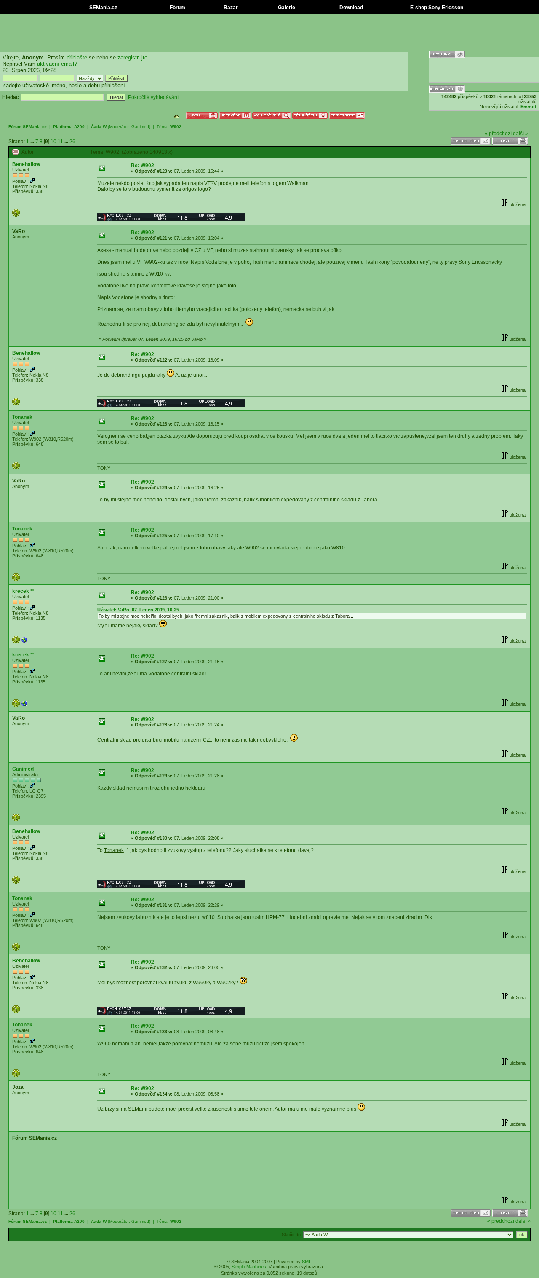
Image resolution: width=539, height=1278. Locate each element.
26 (72, 142)
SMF (306, 1261)
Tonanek (22, 417)
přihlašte (77, 57)
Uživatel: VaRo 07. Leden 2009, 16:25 (138, 609)
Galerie (286, 8)
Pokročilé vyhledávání (153, 97)
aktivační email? (57, 64)
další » (520, 134)
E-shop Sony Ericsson (436, 8)
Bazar (230, 8)
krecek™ (23, 591)
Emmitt (528, 106)
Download (350, 8)
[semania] (24, 641)
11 (60, 142)
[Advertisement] (269, 33)
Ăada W (99, 126)
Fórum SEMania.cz (27, 126)
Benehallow (26, 164)
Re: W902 (142, 166)
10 (53, 142)
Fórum (176, 8)
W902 (175, 126)
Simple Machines (249, 1266)
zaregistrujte (132, 57)
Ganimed (140, 126)
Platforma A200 (69, 126)
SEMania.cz (102, 8)
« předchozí (498, 134)
